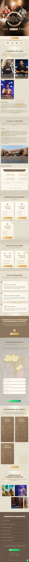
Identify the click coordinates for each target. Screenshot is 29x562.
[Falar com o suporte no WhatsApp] (27, 560)
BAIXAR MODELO (15, 333)
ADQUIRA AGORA (7, 237)
